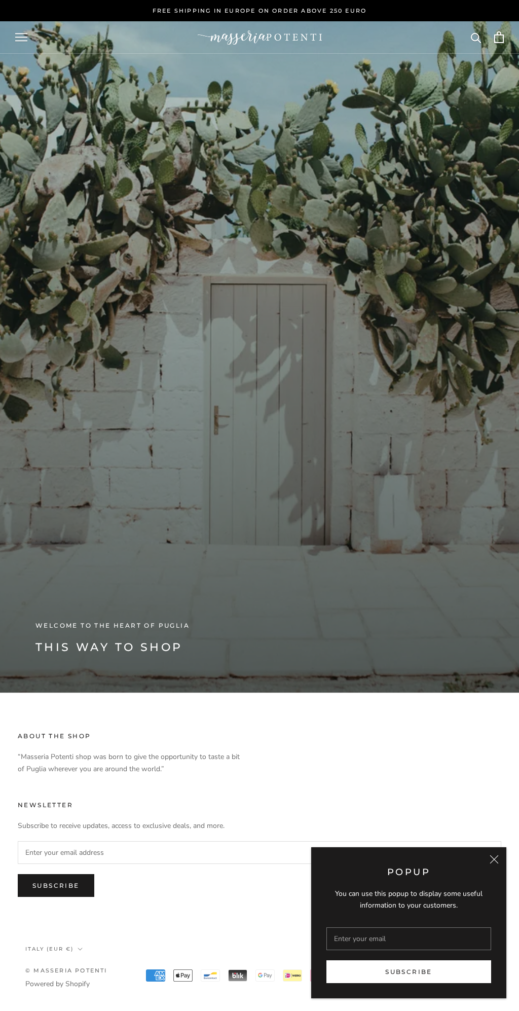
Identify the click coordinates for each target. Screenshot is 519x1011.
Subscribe (408, 972)
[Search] (476, 37)
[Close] (494, 859)
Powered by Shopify (57, 984)
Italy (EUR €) (49, 949)
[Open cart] (499, 37)
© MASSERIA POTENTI (66, 970)
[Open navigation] (21, 37)
